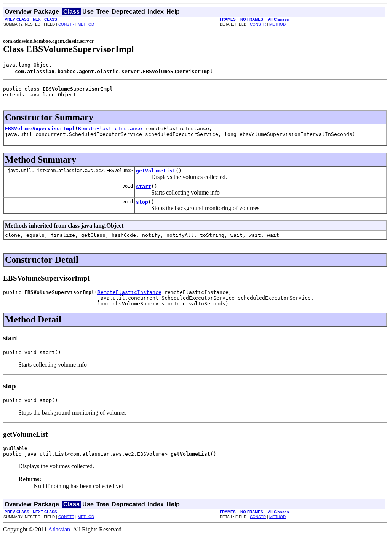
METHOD (86, 24)
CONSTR (66, 24)
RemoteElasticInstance (110, 128)
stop (142, 202)
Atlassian (59, 529)
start (143, 186)
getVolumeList (156, 171)
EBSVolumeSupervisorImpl (40, 128)
